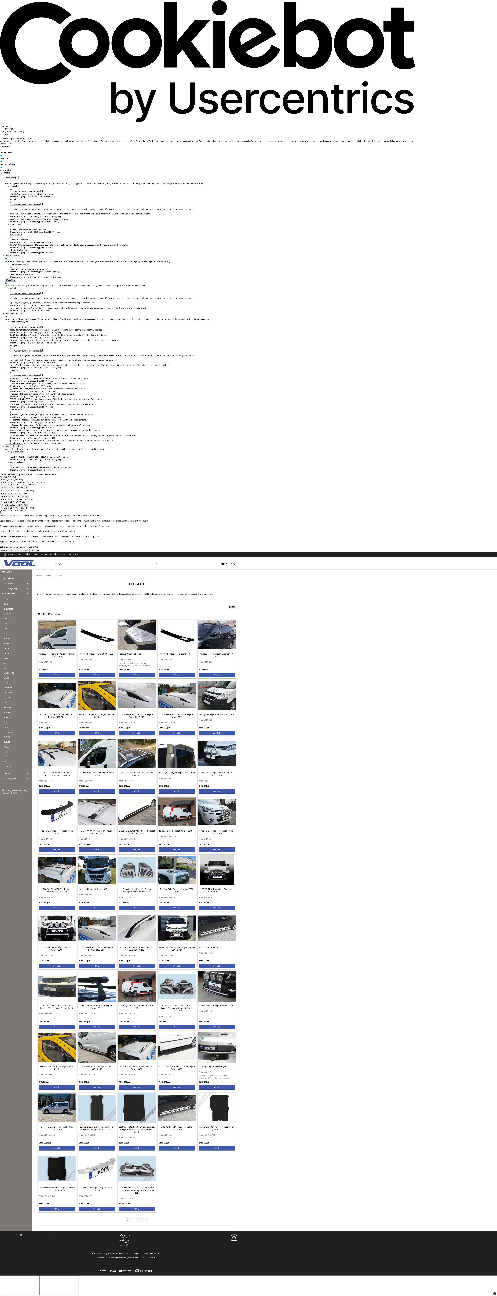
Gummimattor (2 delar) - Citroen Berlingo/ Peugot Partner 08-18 (137, 890)
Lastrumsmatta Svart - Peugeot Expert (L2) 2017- (216, 1128)
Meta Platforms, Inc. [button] (19, 323)
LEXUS (6, 678)
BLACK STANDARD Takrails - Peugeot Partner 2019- (137, 1067)
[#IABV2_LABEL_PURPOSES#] (14, 487)
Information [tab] (10, 128)
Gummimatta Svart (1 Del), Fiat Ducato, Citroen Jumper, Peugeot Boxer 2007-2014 (136, 1190)
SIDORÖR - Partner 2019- (210, 947)
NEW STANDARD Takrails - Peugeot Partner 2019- (177, 715)
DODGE (7, 624)
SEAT (6, 722)
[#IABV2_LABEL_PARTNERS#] (14, 504)
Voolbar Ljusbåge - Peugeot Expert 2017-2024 (217, 773)
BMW (6, 604)
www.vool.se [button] (16, 235)
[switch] (1, 155)
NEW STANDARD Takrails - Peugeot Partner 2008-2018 (97, 948)
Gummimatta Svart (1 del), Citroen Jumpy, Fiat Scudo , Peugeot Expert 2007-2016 (177, 1008)
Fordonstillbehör (9, 583)
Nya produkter (8, 578)
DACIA (6, 619)
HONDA (7, 638)
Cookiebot (51, 474)
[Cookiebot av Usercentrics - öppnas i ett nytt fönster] (207, 121)
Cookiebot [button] (14, 187)
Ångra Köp (124, 1245)
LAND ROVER (9, 673)
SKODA (6, 727)
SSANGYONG (9, 732)
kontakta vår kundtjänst (187, 594)
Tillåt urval (13, 550)
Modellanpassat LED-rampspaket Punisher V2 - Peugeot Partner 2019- (57, 1006)
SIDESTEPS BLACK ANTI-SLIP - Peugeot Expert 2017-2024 (137, 832)
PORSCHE (7, 712)
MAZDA (7, 683)
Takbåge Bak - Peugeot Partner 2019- (176, 830)
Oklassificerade (14, 446)
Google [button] (13, 200)
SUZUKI (7, 742)
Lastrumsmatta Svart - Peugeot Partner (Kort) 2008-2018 (57, 1188)
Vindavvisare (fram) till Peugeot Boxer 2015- (97, 773)
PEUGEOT (8, 707)
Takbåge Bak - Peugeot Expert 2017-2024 (137, 1006)
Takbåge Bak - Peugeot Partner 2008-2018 (177, 890)
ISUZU (6, 653)
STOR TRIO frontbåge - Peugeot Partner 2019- (57, 948)
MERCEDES (8, 688)
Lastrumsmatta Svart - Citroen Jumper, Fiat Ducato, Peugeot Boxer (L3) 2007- (96, 1128)
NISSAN (7, 697)
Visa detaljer (5, 170)
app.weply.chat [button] (17, 453)
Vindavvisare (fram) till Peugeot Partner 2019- (97, 715)
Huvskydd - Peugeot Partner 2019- (175, 653)
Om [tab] (6, 134)
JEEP (5, 663)
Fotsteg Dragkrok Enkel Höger (212, 1066)
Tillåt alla (35, 550)
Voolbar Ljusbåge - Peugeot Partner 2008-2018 (217, 832)
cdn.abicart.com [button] (17, 463)
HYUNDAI (7, 648)
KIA (5, 668)
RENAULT (7, 717)
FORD (6, 633)
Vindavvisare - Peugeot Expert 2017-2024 (217, 655)
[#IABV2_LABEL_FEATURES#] (14, 496)
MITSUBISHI (8, 693)
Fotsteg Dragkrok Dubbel (130, 653)
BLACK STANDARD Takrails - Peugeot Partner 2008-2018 (57, 715)
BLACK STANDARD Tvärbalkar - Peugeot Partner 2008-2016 (57, 773)
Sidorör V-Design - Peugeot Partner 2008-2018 (57, 1128)
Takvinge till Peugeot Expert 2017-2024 (177, 772)
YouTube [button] (14, 371)
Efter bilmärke (8, 593)
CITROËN (7, 614)
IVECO (6, 658)
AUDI (6, 599)
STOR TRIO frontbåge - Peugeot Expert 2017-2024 (177, 948)
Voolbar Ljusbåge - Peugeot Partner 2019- (57, 832)
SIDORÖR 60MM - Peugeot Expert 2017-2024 (96, 1067)
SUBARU (7, 737)
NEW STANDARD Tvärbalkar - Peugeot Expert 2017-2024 (97, 832)
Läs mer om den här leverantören (25, 191)
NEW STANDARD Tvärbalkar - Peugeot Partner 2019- (137, 773)
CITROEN (7, 766)
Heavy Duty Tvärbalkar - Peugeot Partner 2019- (97, 1006)
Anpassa (24, 550)
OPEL (6, 702)
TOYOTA (7, 752)
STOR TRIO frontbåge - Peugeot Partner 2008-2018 (217, 890)
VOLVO (6, 757)
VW (5, 761)
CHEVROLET (8, 609)
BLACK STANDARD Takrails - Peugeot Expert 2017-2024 (137, 948)
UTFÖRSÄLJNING (9, 778)
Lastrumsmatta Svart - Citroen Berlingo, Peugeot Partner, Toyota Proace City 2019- (137, 1129)
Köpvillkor (125, 1242)
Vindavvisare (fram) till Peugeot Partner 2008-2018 (57, 655)
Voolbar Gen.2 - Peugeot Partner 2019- (216, 1005)
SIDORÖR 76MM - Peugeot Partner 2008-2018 (177, 1128)
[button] (228, 563)
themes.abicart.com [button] (19, 225)
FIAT (5, 628)
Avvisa (4, 550)
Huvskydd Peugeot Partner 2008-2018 (216, 714)
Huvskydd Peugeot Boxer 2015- (93, 889)
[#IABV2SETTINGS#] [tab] (14, 131)
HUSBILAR (8, 643)
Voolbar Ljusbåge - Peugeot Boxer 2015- (96, 1188)
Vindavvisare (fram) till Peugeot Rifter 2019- (57, 1067)
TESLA (6, 747)
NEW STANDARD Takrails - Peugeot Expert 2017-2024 (137, 715)
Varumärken (7, 773)
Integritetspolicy (124, 1240)
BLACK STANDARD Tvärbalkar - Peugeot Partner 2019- (57, 890)
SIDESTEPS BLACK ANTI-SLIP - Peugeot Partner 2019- (177, 1067)
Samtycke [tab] (9, 126)
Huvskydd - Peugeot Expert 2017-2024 (97, 653)
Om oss (124, 1237)
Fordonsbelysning (9, 588)
